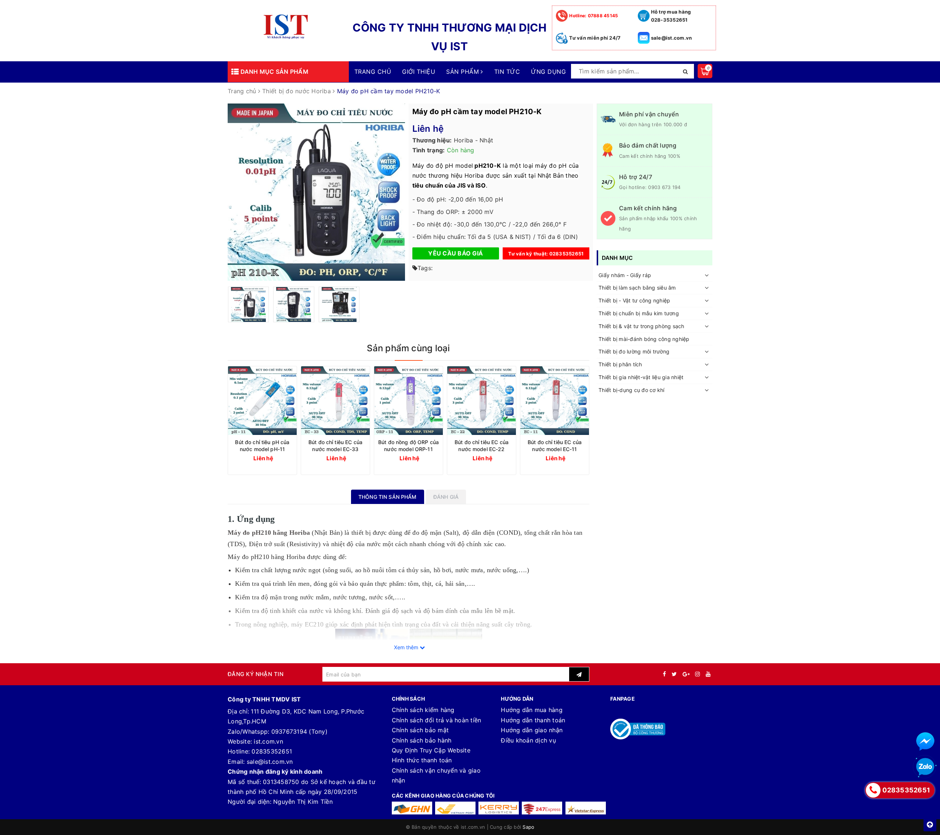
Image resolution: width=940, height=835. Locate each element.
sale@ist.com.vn (671, 38)
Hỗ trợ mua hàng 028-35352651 (671, 16)
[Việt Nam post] (455, 808)
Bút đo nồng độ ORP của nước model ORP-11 (408, 445)
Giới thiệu (418, 71)
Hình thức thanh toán (422, 760)
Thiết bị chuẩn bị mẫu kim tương (639, 313)
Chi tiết (276, 458)
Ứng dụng (548, 71)
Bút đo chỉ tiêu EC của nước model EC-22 (482, 445)
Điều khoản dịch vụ (528, 740)
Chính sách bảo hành (422, 740)
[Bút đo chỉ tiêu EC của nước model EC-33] (335, 400)
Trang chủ (372, 71)
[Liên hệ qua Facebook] (925, 741)
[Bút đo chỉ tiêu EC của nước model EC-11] (554, 400)
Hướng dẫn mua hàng (532, 710)
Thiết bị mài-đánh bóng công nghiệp (644, 339)
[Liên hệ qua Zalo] (925, 767)
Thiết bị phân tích (620, 365)
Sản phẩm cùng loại (408, 348)
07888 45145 (593, 15)
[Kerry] (498, 808)
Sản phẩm (463, 71)
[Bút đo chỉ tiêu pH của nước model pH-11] (262, 400)
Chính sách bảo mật (420, 730)
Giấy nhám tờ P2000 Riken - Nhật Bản (85, 810)
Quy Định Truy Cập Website (431, 750)
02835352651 (272, 751)
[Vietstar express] (585, 808)
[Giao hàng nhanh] (412, 808)
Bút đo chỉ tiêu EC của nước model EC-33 (335, 445)
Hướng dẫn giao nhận (532, 730)
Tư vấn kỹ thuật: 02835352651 (545, 254)
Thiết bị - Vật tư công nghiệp (634, 301)
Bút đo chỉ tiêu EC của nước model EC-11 (555, 445)
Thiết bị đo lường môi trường (634, 352)
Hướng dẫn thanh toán (533, 720)
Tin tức (507, 71)
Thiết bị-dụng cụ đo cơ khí (632, 390)
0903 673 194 (664, 187)
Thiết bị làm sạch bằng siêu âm (637, 288)
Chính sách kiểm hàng (423, 710)
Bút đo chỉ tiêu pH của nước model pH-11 (262, 445)
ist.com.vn (268, 741)
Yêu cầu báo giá (455, 253)
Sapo (528, 827)
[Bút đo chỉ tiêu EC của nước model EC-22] (481, 400)
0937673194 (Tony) (299, 731)
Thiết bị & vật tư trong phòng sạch (641, 326)
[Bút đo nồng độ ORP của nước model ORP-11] (408, 400)
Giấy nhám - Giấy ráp (625, 275)
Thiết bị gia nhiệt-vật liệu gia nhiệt (641, 377)
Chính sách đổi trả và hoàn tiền (436, 720)
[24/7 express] (542, 808)
